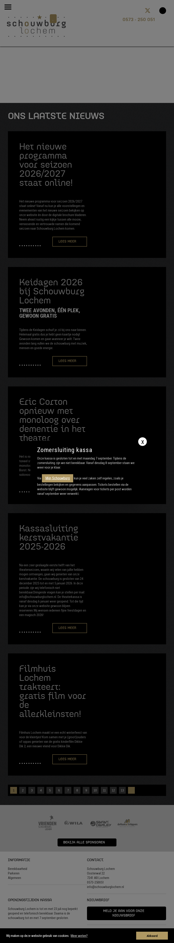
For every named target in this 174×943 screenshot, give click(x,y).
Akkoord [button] (152, 936)
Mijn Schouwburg (57, 478)
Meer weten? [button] (79, 936)
